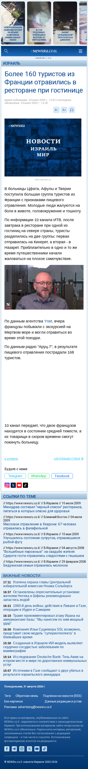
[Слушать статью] (76, 110)
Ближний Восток (55, 517)
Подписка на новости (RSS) (62, 696)
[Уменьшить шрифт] (56, 110)
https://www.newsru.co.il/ (23, 503)
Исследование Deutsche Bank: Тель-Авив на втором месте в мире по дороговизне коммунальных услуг (45, 660)
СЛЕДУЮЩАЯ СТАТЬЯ (67, 458)
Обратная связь (27, 696)
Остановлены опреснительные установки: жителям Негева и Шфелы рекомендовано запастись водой (41, 596)
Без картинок (13, 701)
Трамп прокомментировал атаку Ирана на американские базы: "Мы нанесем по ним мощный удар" (43, 619)
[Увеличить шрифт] (64, 110)
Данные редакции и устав (63, 701)
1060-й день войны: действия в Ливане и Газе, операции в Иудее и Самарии (45, 607)
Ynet (48, 321)
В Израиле (11, 458)
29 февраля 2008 (74, 561)
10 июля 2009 (71, 503)
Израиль (11, 63)
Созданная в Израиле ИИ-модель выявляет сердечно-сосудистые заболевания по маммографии (43, 647)
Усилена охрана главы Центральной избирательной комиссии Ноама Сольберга (37, 584)
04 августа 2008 (73, 548)
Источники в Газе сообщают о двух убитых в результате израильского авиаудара (43, 672)
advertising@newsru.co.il (34, 707)
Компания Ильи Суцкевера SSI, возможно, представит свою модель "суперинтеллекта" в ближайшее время (42, 633)
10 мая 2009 (70, 534)
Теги (7, 696)
